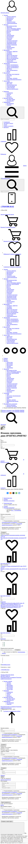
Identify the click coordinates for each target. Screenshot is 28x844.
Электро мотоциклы (12, 23)
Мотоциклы (10, 19)
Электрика (9, 48)
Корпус (8, 32)
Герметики (9, 54)
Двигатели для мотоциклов (14, 395)
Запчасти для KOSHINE (13, 30)
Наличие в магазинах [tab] (9, 507)
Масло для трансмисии (12, 58)
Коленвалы (9, 397)
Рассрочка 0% (10, 100)
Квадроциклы (10, 18)
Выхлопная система (12, 26)
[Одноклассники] (10, 493)
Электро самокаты (11, 16)
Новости (9, 94)
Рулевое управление (12, 44)
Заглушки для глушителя (13, 74)
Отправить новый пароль (7, 821)
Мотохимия (7, 50)
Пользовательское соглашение (8, 677)
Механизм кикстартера (12, 401)
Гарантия (9, 104)
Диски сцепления (11, 405)
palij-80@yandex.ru (5, 676)
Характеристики (8, 498)
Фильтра (9, 46)
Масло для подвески (12, 56)
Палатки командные (12, 85)
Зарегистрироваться (6, 779)
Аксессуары (7, 81)
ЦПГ (8, 402)
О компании (10, 92)
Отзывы (6, 499)
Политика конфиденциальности (11, 678)
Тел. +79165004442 (16, 510)
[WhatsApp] (16, 493)
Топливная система (11, 42)
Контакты (9, 96)
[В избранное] (12, 550)
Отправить (3, 532)
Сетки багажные (11, 86)
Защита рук (9, 82)
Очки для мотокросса (12, 70)
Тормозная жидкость (12, 62)
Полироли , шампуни (12, 51)
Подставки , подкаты (12, 78)
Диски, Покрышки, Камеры (14, 28)
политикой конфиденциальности (12, 524)
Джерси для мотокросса (13, 66)
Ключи (8, 76)
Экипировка (7, 63)
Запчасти (6, 24)
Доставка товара (11, 99)
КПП (8, 398)
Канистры (9, 75)
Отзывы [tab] (6, 506)
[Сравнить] (12, 562)
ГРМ (8, 394)
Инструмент (7, 72)
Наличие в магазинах (9, 500)
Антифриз (9, 52)
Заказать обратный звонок (7, 214)
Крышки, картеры (11, 399)
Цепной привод (11, 47)
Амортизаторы (10, 35)
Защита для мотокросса (12, 67)
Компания (6, 91)
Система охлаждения (12, 40)
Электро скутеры (11, 22)
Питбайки (9, 20)
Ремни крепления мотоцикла (14, 79)
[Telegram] (19, 493)
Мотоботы (9, 68)
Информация (7, 102)
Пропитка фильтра (11, 59)
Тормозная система (11, 43)
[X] (13, 493)
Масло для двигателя (12, 55)
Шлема (8, 71)
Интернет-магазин (8, 98)
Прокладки (9, 38)
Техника (6, 15)
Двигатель (9, 27)
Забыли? (3, 775)
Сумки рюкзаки (11, 87)
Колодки (9, 31)
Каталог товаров (8, 681)
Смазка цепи (10, 60)
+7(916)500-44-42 (7, 206)
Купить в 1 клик (5, 462)
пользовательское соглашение (9, 522)
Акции (8, 95)
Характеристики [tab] (8, 503)
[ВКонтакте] (8, 493)
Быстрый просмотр (5, 563)
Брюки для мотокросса (12, 64)
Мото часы (9, 83)
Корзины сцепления (12, 406)
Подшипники (10, 36)
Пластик (9, 34)
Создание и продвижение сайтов (12, 711)
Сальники (9, 39)
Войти (25, 165)
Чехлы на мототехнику (12, 89)
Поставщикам (10, 103)
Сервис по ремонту (8, 126)
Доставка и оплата (8, 123)
